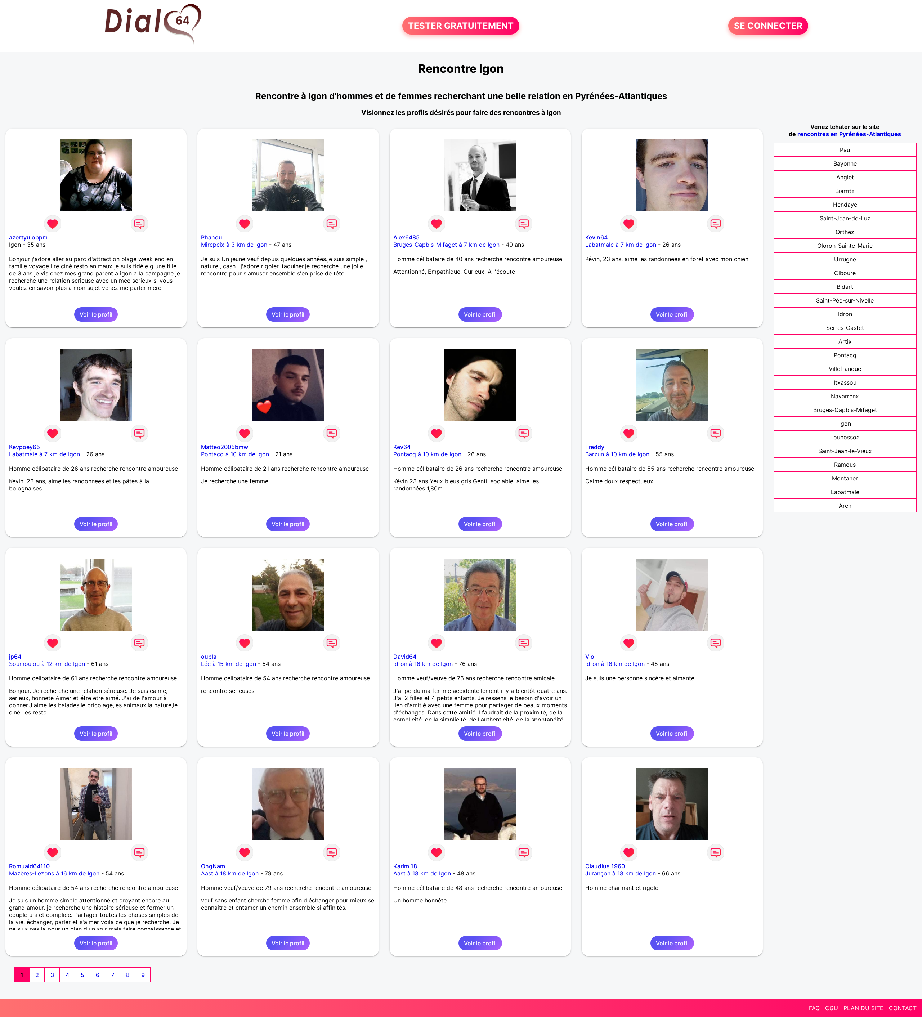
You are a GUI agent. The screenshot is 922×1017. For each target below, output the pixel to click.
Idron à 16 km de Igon (423, 663)
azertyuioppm (28, 237)
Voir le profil (96, 314)
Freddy (594, 447)
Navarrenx (845, 396)
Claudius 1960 (605, 866)
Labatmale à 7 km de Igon (620, 244)
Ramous (845, 464)
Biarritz (845, 190)
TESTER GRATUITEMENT (461, 26)
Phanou (211, 237)
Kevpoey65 (24, 447)
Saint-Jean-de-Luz (845, 218)
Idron (845, 314)
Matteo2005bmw (224, 447)
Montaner (845, 478)
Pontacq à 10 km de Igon (235, 454)
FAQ (814, 1008)
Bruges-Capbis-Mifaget (845, 409)
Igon (845, 423)
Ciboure (845, 273)
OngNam (213, 866)
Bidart (845, 286)
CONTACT (903, 1008)
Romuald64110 (29, 866)
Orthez (845, 232)
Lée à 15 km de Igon (228, 663)
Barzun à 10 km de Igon (617, 454)
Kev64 (402, 447)
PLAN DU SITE (863, 1008)
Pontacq (845, 355)
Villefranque (845, 368)
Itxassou (845, 382)
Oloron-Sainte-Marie (845, 245)
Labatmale (845, 492)
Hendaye (845, 204)
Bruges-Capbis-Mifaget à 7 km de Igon (446, 244)
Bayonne (845, 163)
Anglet (845, 177)
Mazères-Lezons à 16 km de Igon (54, 873)
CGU (831, 1008)
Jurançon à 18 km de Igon (620, 873)
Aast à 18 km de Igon (230, 873)
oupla (208, 656)
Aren (845, 505)
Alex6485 (406, 237)
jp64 (15, 656)
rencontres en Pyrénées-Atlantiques (849, 134)
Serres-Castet (845, 327)
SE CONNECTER (768, 26)
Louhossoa (845, 437)
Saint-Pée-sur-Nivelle (845, 300)
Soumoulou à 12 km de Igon (47, 663)
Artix (845, 341)
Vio (589, 656)
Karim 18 (405, 866)
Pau (845, 149)
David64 (404, 656)
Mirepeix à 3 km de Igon (234, 244)
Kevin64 (596, 237)
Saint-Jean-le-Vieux (845, 450)
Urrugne (845, 259)
